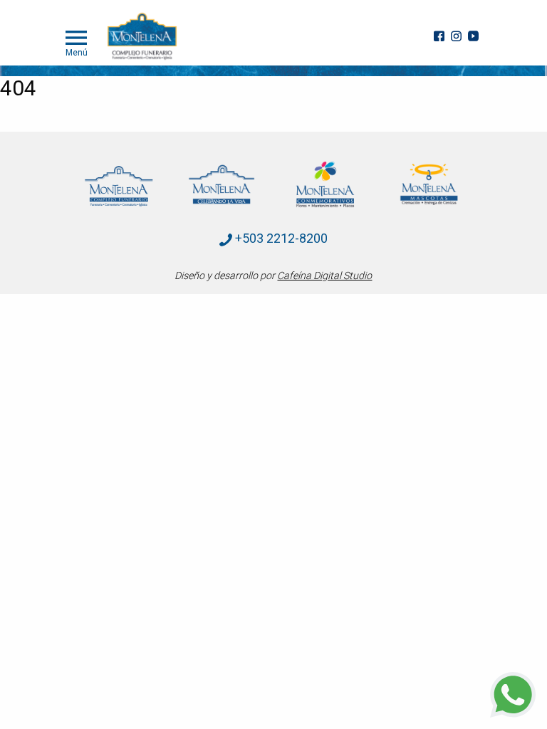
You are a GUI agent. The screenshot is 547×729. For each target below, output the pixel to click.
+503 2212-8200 (280, 238)
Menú (77, 52)
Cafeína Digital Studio (324, 275)
